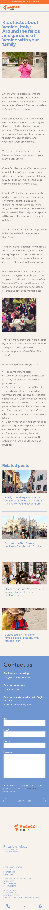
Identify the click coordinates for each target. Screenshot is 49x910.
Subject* (7, 741)
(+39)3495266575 (34, 1)
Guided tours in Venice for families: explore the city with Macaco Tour (22, 637)
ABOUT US (7, 869)
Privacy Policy (33, 788)
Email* (6, 730)
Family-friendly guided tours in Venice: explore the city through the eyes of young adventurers (23, 500)
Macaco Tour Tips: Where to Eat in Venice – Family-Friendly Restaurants (24, 592)
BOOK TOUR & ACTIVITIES (12, 867)
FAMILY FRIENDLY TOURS (12, 883)
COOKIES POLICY (10, 890)
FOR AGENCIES (9, 872)
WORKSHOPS (8, 881)
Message (7, 752)
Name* (6, 719)
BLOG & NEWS (8, 874)
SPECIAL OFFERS (9, 886)
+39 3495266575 (13, 689)
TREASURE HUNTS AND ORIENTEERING (17, 879)
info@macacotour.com (18, 1)
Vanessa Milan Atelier (31, 897)
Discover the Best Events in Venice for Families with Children (24, 545)
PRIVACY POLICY (9, 893)
